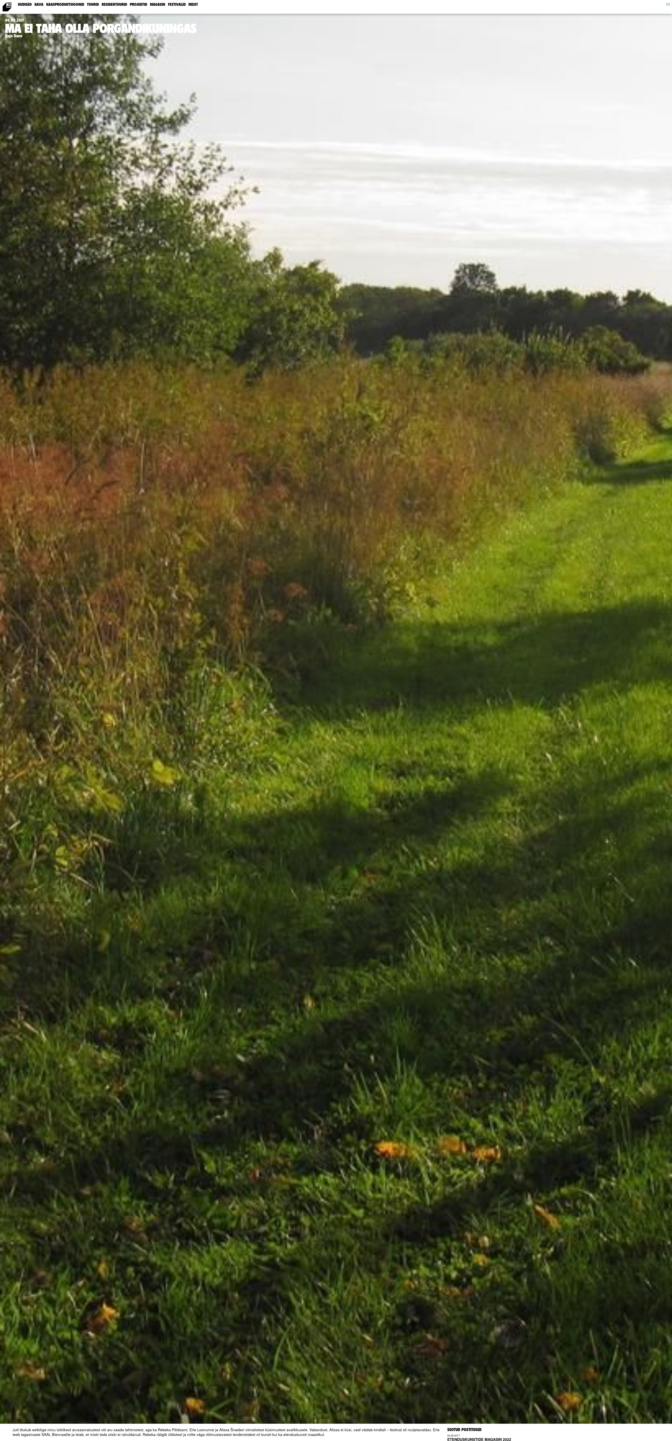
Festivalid (177, 4)
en (668, 4)
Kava (38, 4)
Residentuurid (114, 4)
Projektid (138, 4)
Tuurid (93, 4)
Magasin (157, 4)
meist (193, 4)
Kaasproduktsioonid (65, 4)
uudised (25, 4)
